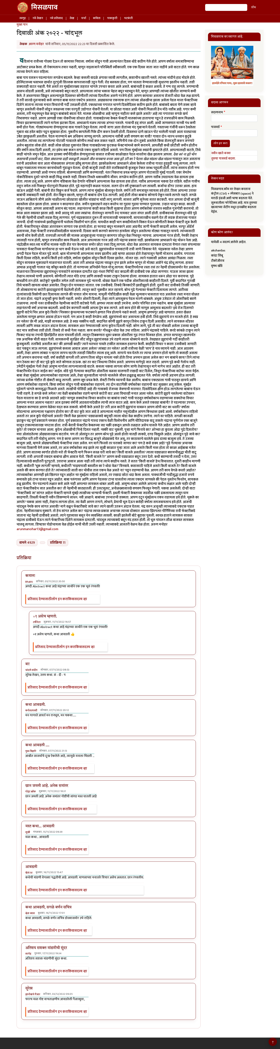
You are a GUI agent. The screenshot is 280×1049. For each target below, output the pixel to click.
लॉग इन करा (60, 599)
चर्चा (83, 18)
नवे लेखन (38, 18)
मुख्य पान (22, 24)
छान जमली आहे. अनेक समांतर (46, 786)
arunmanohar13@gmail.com (37, 529)
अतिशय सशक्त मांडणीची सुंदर (46, 948)
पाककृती (112, 18)
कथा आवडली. (35, 705)
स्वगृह (22, 18)
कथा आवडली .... (37, 745)
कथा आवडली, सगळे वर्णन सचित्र (48, 907)
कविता (96, 18)
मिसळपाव (44, 7)
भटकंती (128, 18)
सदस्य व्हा (80, 599)
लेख (72, 18)
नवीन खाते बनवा (221, 153)
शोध (253, 7)
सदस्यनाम (217, 112)
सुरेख (29, 988)
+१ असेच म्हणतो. (45, 616)
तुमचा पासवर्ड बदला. (223, 158)
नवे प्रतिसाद (56, 18)
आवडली (31, 867)
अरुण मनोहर (36, 44)
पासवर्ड (215, 127)
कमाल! (30, 576)
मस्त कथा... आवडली (39, 826)
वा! (27, 664)
